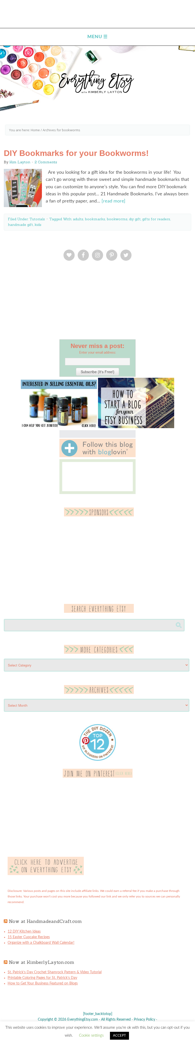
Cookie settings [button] (91, 1035)
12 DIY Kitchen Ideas (24, 931)
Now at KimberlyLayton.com (41, 962)
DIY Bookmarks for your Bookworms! (76, 153)
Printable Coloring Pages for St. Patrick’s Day (42, 978)
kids (38, 224)
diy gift (135, 219)
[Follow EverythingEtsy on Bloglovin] (97, 456)
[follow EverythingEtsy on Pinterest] (98, 776)
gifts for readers (156, 219)
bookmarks (95, 219)
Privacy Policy (144, 1019)
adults (78, 219)
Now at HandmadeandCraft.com (45, 921)
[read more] (113, 201)
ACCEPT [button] (119, 1035)
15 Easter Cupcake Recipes (29, 937)
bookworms (117, 219)
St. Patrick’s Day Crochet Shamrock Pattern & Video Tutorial (55, 972)
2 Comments (46, 162)
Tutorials (37, 219)
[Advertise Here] (46, 874)
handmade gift (20, 224)
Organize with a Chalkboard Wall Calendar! (41, 943)
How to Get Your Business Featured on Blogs (43, 983)
